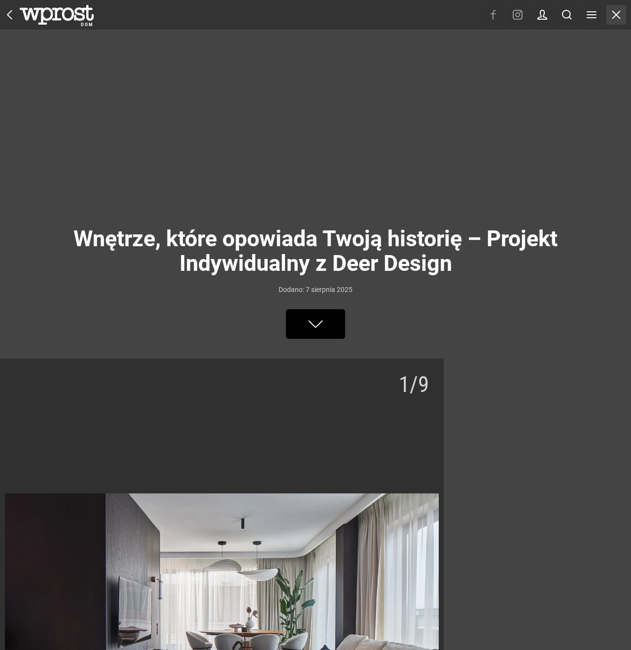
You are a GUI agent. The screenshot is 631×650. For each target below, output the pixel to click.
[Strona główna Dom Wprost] (57, 15)
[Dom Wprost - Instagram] (517, 15)
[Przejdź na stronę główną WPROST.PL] (10, 15)
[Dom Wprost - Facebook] (493, 15)
